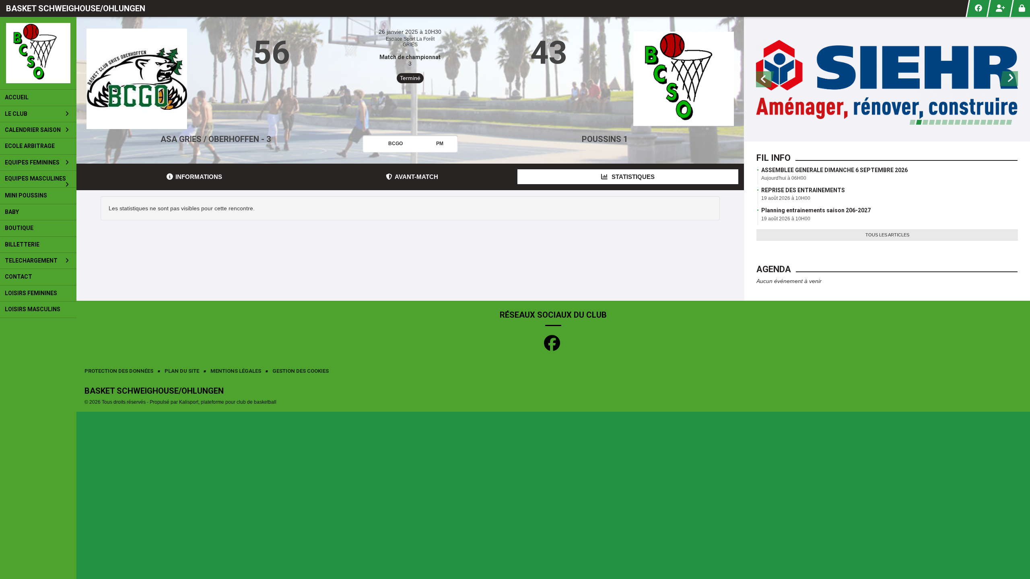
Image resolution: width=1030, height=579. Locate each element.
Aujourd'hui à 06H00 (783, 178)
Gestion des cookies (300, 371)
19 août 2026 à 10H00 (785, 198)
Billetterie (22, 244)
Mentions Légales (235, 371)
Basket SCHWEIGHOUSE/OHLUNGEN (75, 8)
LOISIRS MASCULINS (32, 309)
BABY (12, 212)
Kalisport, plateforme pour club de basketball (227, 402)
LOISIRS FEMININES (31, 293)
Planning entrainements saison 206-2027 (816, 210)
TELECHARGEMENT (31, 260)
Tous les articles (887, 234)
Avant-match (416, 176)
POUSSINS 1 (605, 139)
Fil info (773, 158)
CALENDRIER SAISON (33, 130)
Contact (18, 276)
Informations (198, 176)
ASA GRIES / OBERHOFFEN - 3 (216, 139)
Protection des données (118, 371)
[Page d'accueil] (38, 53)
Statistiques (632, 176)
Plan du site (182, 371)
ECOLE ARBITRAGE (30, 146)
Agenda (773, 269)
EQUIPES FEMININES (32, 162)
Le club (16, 114)
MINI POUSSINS (26, 195)
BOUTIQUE (19, 228)
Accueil (17, 97)
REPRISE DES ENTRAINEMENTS (803, 190)
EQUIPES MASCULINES (35, 178)
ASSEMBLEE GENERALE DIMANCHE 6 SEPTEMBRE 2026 (834, 170)
